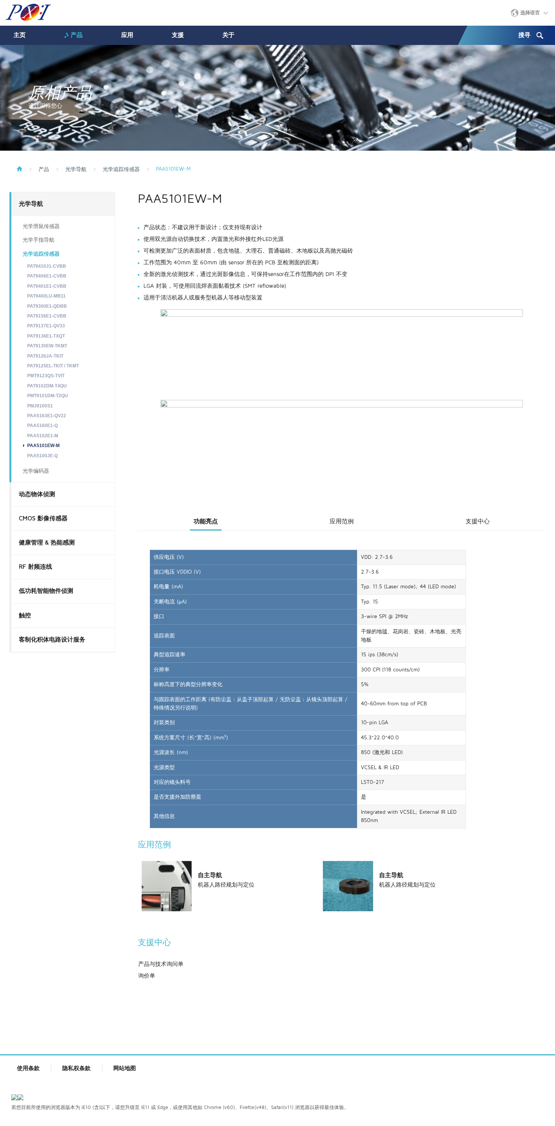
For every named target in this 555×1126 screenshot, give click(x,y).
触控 (25, 615)
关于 (228, 35)
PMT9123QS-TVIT (46, 375)
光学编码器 (36, 471)
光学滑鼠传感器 (41, 226)
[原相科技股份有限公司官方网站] (28, 12)
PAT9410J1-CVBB (46, 266)
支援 (178, 35)
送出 (539, 35)
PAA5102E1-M (42, 435)
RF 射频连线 (35, 566)
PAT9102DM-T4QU (47, 386)
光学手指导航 (38, 240)
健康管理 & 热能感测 (47, 542)
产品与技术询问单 (160, 964)
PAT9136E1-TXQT (46, 336)
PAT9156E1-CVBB (46, 316)
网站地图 (124, 1068)
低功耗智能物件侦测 (46, 591)
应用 (127, 35)
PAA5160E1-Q (42, 425)
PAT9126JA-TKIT (45, 356)
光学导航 (75, 169)
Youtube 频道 (533, 1099)
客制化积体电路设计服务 (52, 639)
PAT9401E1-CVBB (46, 286)
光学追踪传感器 (121, 169)
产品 (77, 35)
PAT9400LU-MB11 (46, 296)
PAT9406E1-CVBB (46, 276)
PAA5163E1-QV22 (46, 415)
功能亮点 (206, 521)
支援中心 (478, 521)
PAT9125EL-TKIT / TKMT (53, 366)
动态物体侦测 (37, 494)
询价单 (146, 976)
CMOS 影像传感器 (43, 518)
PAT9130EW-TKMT (47, 346)
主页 (20, 35)
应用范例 (342, 521)
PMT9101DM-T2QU (47, 395)
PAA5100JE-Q (42, 455)
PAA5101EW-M (43, 445)
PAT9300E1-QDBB (47, 306)
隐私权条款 (76, 1068)
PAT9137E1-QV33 (46, 326)
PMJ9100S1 (40, 406)
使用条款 (28, 1068)
